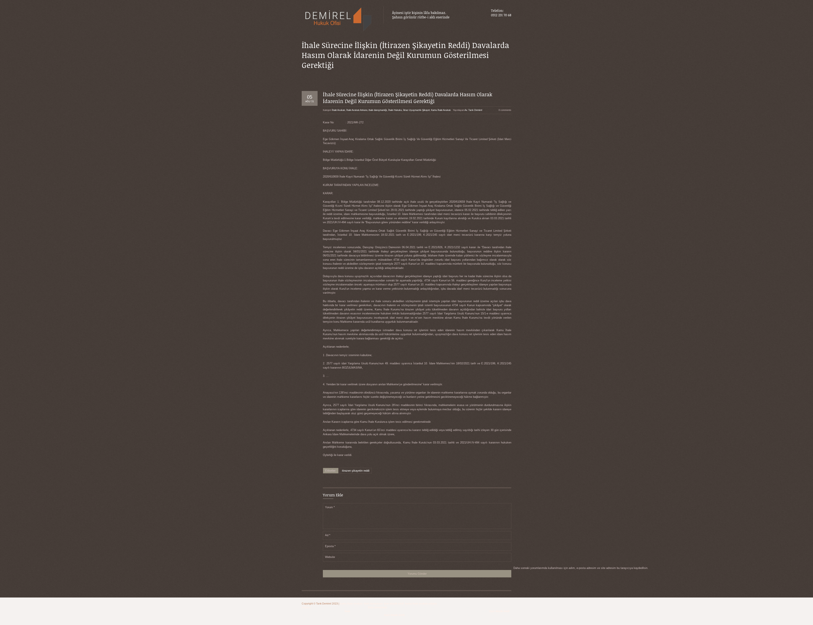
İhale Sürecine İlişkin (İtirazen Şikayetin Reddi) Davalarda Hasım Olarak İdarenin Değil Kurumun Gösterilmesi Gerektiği (407, 97)
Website (330, 557)
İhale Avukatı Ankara (356, 110)
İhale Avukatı (338, 110)
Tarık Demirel (324, 603)
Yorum (330, 507)
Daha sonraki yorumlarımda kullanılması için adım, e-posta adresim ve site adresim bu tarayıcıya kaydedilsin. (580, 568)
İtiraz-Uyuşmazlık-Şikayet (416, 110)
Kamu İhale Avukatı (441, 110)
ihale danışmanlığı (378, 110)
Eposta (330, 546)
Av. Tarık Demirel (473, 110)
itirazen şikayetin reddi (355, 470)
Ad (327, 535)
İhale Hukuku (395, 110)
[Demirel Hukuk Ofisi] (338, 19)
